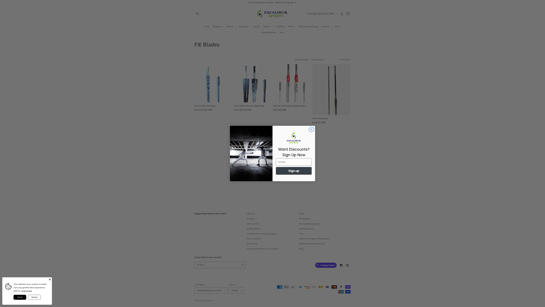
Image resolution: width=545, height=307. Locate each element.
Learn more (26, 291)
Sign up (293, 171)
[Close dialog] (311, 129)
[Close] (49, 279)
